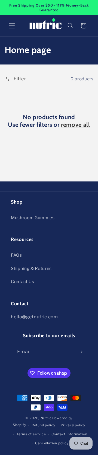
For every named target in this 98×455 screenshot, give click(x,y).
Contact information (69, 434)
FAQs (16, 255)
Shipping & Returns (31, 268)
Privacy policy (73, 425)
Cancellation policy (52, 443)
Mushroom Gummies (33, 217)
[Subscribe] (80, 352)
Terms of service (31, 434)
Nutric (46, 418)
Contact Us (22, 281)
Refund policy (43, 425)
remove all (75, 124)
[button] (12, 25)
